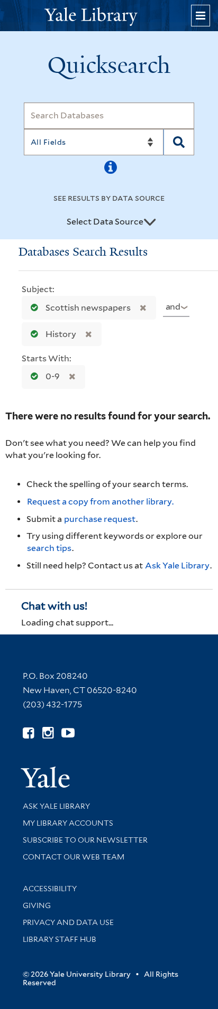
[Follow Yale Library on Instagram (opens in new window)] (47, 733)
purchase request (99, 519)
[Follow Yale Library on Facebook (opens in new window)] (28, 733)
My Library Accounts (68, 823)
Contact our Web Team (73, 857)
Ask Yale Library (177, 565)
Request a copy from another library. (100, 502)
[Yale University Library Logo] (109, 15)
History (61, 334)
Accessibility (50, 888)
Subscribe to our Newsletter (85, 840)
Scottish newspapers (88, 308)
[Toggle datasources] (149, 222)
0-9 (52, 376)
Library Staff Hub (59, 939)
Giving (37, 905)
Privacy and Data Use (68, 922)
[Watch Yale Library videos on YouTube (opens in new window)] (68, 733)
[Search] (179, 142)
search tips (49, 548)
